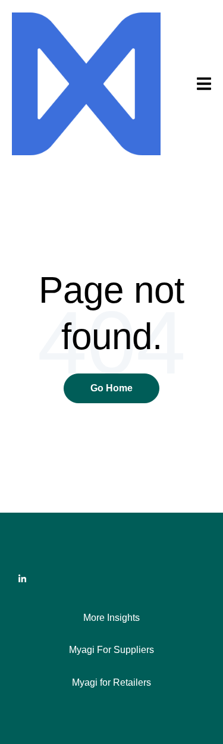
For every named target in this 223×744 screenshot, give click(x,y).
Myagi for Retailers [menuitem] (111, 682)
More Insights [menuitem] (111, 618)
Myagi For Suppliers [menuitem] (111, 650)
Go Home (111, 388)
